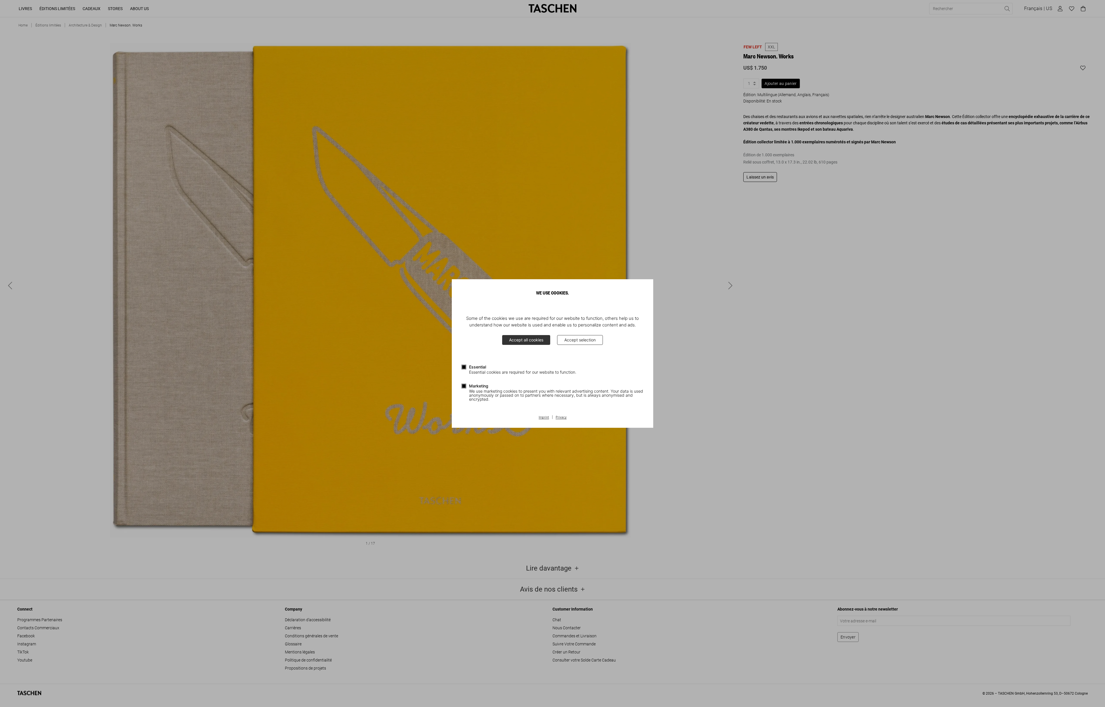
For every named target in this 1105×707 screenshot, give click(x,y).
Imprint (544, 417)
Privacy (561, 417)
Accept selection (580, 339)
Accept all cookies (526, 339)
